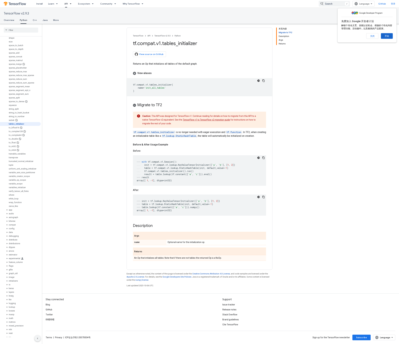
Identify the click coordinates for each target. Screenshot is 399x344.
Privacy (58, 337)
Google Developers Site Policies (177, 277)
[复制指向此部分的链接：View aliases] (155, 73)
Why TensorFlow (131, 3)
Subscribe (361, 337)
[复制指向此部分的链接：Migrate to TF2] (165, 105)
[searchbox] (21, 30)
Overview (9, 20)
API (66, 3)
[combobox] (334, 4)
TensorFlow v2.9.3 (16, 13)
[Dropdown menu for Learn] (58, 3)
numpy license (141, 280)
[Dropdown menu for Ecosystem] (93, 3)
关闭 (372, 36)
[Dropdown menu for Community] (116, 3)
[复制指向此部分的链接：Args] (142, 236)
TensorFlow (138, 36)
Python (23, 20)
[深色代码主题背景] (258, 80)
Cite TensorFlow (230, 324)
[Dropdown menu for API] (71, 3)
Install (39, 3)
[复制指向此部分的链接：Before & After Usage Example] (171, 145)
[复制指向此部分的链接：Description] (156, 226)
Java (45, 20)
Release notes (229, 309)
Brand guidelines (230, 319)
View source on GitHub (151, 54)
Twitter (49, 314)
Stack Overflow (229, 314)
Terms (49, 337)
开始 (387, 36)
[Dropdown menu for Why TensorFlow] (143, 3)
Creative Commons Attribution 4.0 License (211, 274)
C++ (35, 20)
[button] (20, 210)
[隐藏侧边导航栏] (37, 338)
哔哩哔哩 (50, 319)
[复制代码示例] (263, 80)
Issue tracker (228, 304)
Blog (48, 304)
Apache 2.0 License (135, 277)
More (56, 20)
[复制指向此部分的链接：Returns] (145, 252)
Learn (51, 3)
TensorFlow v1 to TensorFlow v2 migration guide (206, 120)
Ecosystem (84, 3)
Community (106, 3)
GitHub (382, 3)
